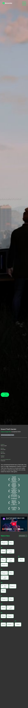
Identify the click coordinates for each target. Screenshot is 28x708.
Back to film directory (6, 394)
